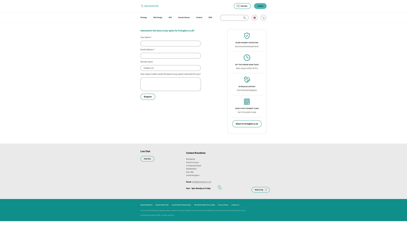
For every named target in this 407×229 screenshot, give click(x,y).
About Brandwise (146, 205)
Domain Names (184, 17)
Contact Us (235, 205)
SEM (210, 17)
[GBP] (254, 17)
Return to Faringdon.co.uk (247, 124)
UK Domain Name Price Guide (204, 205)
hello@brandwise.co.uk (201, 182)
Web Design (157, 17)
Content (199, 17)
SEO (170, 17)
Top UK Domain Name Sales (181, 205)
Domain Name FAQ (162, 205)
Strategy (143, 17)
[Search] (244, 18)
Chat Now (243, 6)
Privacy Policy (223, 205)
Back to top (259, 190)
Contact (260, 6)
